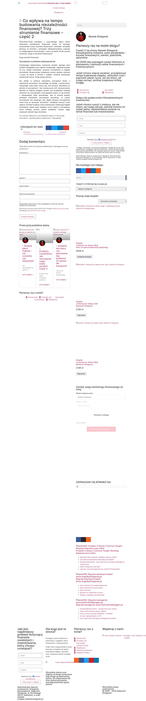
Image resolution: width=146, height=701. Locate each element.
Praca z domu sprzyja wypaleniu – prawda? (96, 614)
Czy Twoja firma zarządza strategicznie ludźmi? (98, 618)
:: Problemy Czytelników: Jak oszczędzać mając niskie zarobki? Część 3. (45, 259)
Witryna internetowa (27, 194)
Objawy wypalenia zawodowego (92, 595)
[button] (75, 2)
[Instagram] (83, 539)
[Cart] (104, 2)
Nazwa (22, 178)
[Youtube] (88, 170)
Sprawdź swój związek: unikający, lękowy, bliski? (98, 557)
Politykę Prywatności (58, 208)
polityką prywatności (108, 139)
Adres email (24, 186)
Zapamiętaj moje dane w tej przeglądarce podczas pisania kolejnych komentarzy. (41, 204)
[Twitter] (83, 170)
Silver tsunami (85, 590)
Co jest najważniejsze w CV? (91, 616)
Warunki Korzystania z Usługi (36, 210)
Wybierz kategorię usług (84, 393)
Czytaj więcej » (27, 274)
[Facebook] (78, 170)
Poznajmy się (53, 3)
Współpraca (58, 12)
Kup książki (66, 3)
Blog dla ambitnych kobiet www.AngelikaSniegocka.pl (89, 580)
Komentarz (24, 153)
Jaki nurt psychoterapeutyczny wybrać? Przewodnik (100, 569)
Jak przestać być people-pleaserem (93, 585)
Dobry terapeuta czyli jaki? (90, 567)
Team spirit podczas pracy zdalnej (93, 611)
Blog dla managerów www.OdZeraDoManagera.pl (99, 605)
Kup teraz (81, 315)
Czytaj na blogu (59, 8)
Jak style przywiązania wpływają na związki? (97, 560)
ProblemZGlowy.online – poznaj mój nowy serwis (98, 609)
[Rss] (98, 170)
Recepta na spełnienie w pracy (91, 592)
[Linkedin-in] (93, 170)
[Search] (126, 177)
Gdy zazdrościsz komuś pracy (91, 588)
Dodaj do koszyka (84, 257)
